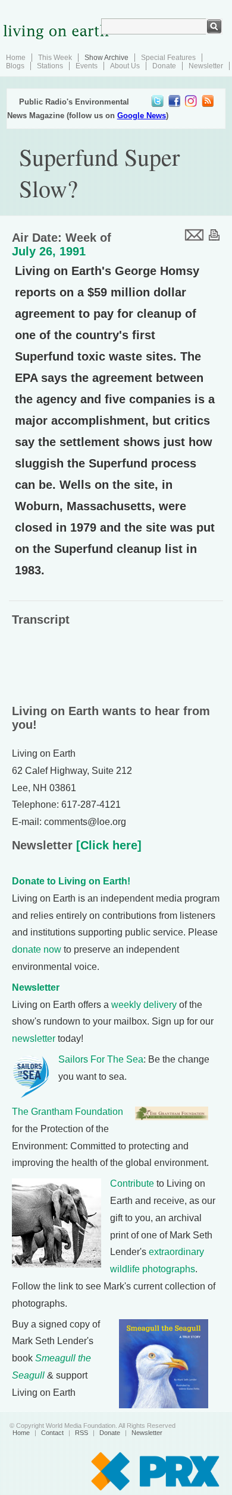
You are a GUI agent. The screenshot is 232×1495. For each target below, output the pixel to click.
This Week (55, 57)
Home (16, 57)
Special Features (168, 57)
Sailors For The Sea (100, 1059)
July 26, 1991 (49, 251)
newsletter (33, 1038)
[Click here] (107, 845)
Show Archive (106, 57)
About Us (125, 66)
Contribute (132, 1183)
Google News (141, 115)
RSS (81, 1432)
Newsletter (206, 66)
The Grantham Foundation (67, 1112)
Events (87, 66)
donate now (36, 949)
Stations (50, 66)
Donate (164, 66)
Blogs (15, 66)
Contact (52, 1432)
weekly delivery (144, 1005)
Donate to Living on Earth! (71, 881)
